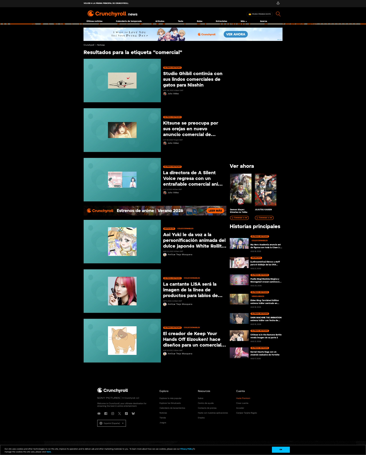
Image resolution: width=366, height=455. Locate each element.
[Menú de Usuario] (278, 3)
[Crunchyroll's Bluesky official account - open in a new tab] (133, 413)
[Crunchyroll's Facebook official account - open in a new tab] (105, 413)
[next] (276, 191)
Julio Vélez (173, 94)
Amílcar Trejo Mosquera (180, 255)
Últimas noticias (94, 21)
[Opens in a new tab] (183, 34)
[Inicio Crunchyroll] (112, 392)
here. (48, 452)
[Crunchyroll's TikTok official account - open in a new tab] (126, 413)
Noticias (101, 45)
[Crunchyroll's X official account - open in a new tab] (119, 413)
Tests (180, 21)
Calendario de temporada (129, 21)
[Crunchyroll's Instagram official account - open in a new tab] (112, 413)
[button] (111, 423)
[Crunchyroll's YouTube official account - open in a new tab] (99, 413)
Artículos (159, 21)
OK (281, 450)
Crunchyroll (89, 45)
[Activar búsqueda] (278, 14)
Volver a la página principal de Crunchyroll (106, 3)
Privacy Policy (186, 449)
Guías (199, 21)
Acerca (263, 21)
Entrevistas (221, 21)
